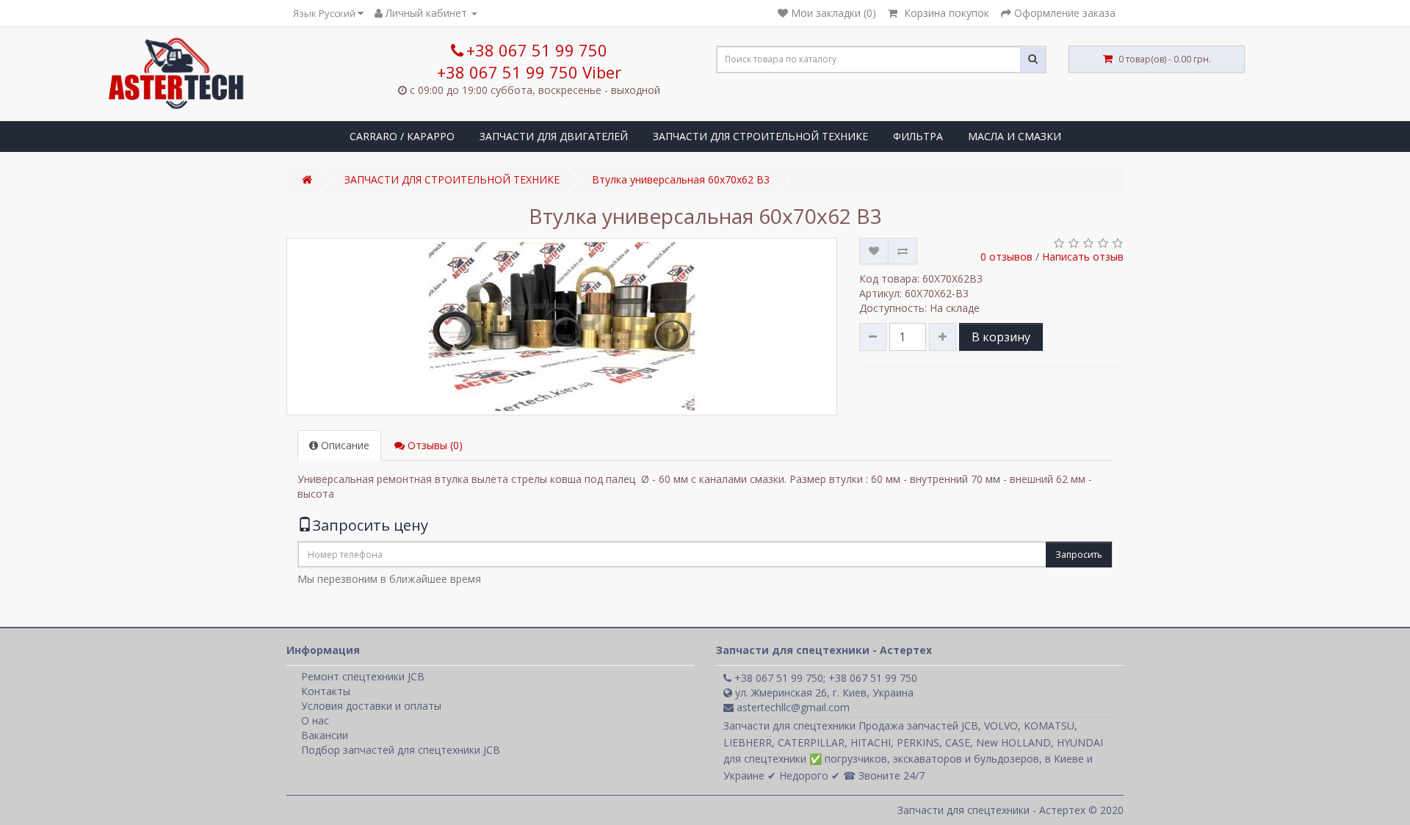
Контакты (325, 691)
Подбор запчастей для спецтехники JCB (400, 750)
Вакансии (324, 735)
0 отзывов (1006, 257)
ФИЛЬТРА (918, 136)
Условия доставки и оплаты (371, 706)
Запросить (1078, 554)
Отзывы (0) (434, 445)
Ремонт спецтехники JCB (362, 676)
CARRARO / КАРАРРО (402, 136)
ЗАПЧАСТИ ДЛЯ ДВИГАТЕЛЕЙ (554, 136)
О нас (315, 720)
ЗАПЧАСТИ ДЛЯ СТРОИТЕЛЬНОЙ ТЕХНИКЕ (760, 136)
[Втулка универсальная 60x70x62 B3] (561, 327)
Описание (343, 445)
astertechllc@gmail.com (792, 707)
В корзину (1001, 337)
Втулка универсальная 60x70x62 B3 (681, 179)
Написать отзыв (1083, 257)
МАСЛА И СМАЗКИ (1014, 136)
